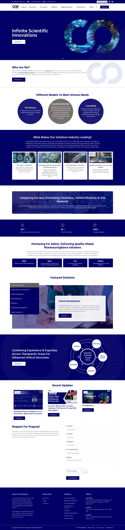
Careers (91, 7)
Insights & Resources (66, 7)
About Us (23, 7)
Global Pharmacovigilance (19, 307)
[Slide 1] (62, 58)
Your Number (69, 441)
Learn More (18, 42)
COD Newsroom (80, 7)
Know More (18, 79)
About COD (46, 498)
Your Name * (69, 426)
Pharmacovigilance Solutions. (26, 72)
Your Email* (69, 434)
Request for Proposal (102, 1)
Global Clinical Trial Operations (20, 289)
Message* (69, 457)
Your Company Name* (72, 449)
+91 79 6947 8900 (35, 1)
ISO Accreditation (81, 527)
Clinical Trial (48, 70)
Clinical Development (17, 285)
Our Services (32, 7)
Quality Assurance (16, 312)
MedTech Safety (68, 515)
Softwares (54, 7)
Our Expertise (43, 7)
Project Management (17, 294)
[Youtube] (112, 1)
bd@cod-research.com (19, 1)
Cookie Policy (109, 527)
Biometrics (14, 303)
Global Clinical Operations (71, 500)
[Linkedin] (109, 1)
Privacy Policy (91, 527)
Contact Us (104, 7)
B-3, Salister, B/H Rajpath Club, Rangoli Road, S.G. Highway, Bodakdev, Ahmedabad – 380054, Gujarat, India (99, 502)
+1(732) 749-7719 (51, 1)
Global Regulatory (16, 298)
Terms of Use (100, 527)
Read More (64, 315)
